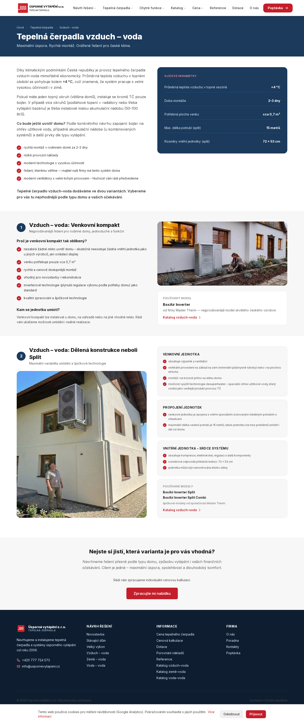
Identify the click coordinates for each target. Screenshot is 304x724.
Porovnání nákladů (170, 653)
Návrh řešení (83, 8)
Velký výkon (96, 647)
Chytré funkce (151, 8)
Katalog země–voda (171, 672)
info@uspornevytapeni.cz (41, 666)
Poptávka (275, 8)
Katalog (177, 8)
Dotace (237, 8)
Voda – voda (96, 665)
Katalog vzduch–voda (172, 665)
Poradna (232, 640)
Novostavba (95, 634)
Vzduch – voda (69, 27)
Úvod (20, 27)
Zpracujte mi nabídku (152, 593)
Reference (218, 8)
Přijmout (255, 714)
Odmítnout (231, 714)
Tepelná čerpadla (116, 8)
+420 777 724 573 (36, 660)
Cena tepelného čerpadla (175, 634)
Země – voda (96, 659)
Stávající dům (96, 640)
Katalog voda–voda (170, 678)
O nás (254, 8)
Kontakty (232, 647)
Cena (196, 8)
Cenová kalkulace (169, 640)
